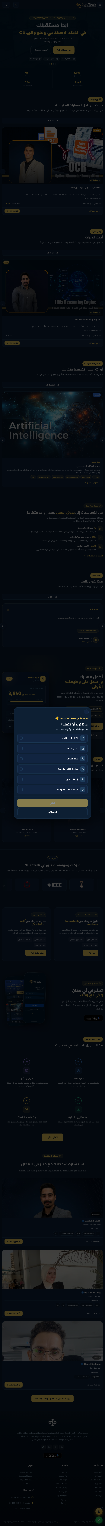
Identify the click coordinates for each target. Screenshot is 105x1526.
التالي (52, 803)
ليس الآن (52, 812)
